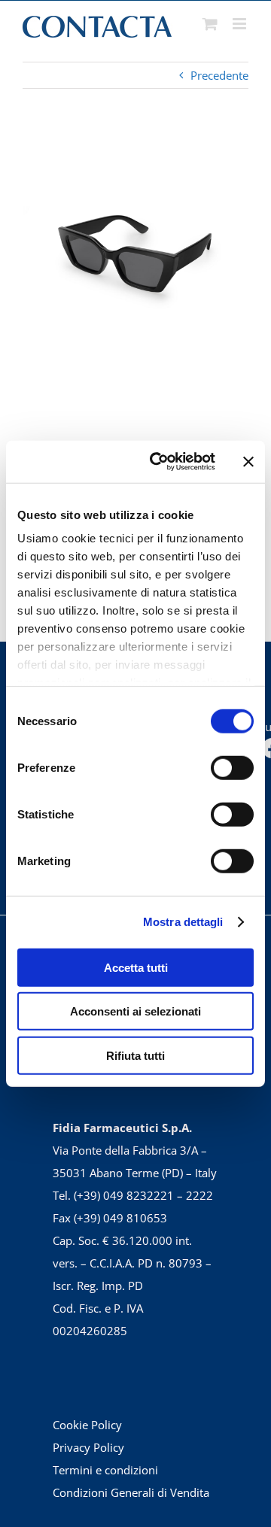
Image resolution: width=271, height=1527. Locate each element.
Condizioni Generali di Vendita (131, 1492)
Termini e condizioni (105, 1469)
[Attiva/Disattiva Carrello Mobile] (210, 24)
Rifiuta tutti (135, 1055)
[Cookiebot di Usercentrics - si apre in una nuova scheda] (158, 462)
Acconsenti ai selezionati (135, 1011)
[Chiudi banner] (248, 462)
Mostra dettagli (183, 921)
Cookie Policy (87, 1424)
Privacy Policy (88, 1447)
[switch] (232, 767)
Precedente (219, 75)
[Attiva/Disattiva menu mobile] (240, 24)
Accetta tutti (136, 967)
